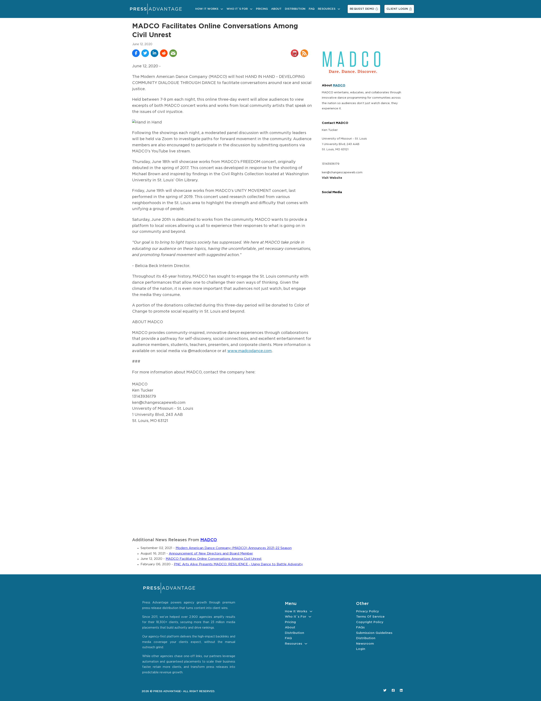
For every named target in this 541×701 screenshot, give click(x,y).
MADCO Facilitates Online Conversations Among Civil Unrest (214, 558)
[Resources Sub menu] (338, 9)
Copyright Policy (369, 622)
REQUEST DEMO (362, 9)
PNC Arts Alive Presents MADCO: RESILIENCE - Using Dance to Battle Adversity (238, 564)
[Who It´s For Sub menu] (251, 9)
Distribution (295, 9)
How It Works (206, 9)
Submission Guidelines (374, 633)
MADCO (208, 540)
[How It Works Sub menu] (221, 9)
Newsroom (365, 643)
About (276, 9)
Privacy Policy (367, 611)
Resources (326, 9)
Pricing (262, 9)
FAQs (360, 627)
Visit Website (332, 178)
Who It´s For (237, 9)
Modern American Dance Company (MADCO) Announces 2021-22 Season (234, 548)
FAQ (311, 9)
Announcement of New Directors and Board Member (211, 553)
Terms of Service (370, 616)
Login (360, 649)
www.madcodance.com (249, 351)
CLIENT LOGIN (397, 9)
